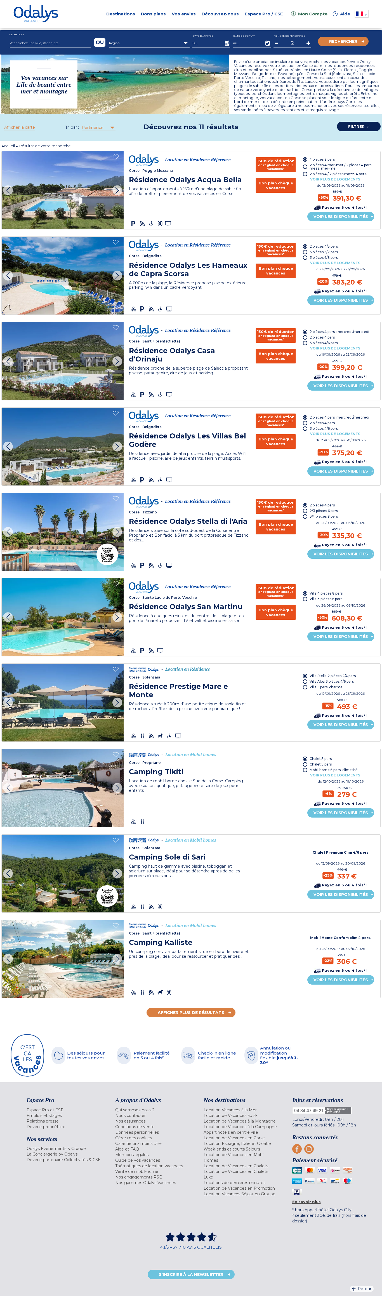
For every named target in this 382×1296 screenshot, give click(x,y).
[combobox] (149, 43)
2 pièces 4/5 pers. (324, 246)
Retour (364, 1288)
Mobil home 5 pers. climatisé (334, 770)
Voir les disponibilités (340, 216)
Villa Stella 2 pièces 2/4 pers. (333, 676)
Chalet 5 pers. (321, 759)
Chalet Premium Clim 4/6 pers (341, 852)
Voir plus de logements (335, 179)
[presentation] (8, 190)
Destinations (120, 14)
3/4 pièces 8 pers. (324, 516)
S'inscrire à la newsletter (191, 1274)
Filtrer (357, 126)
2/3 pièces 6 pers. (324, 511)
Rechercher (343, 41)
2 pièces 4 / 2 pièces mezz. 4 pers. (338, 174)
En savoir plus (306, 1201)
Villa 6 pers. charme (326, 687)
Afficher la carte (19, 127)
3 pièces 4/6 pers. (324, 343)
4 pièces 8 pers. (323, 159)
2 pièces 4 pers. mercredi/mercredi (339, 332)
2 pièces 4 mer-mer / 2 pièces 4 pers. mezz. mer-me (341, 166)
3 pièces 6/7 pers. (324, 252)
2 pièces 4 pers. (323, 337)
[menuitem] (64, 1110)
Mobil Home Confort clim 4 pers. (340, 938)
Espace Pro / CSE (264, 14)
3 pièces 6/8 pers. (324, 257)
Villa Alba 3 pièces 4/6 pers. (332, 681)
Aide (342, 14)
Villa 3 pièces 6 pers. (326, 599)
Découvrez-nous (220, 14)
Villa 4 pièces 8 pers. (326, 593)
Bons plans (153, 14)
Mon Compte (312, 14)
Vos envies (184, 14)
